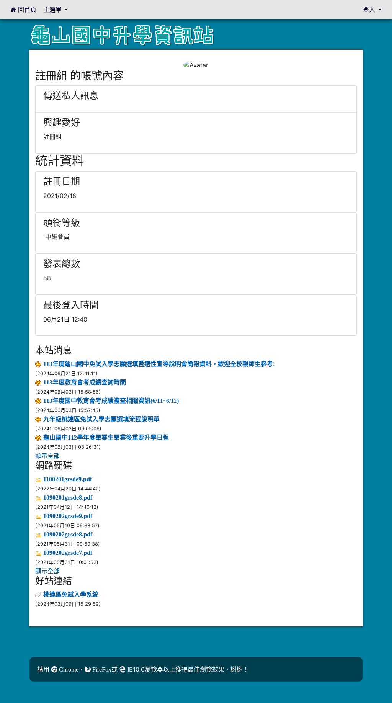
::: (37, 56)
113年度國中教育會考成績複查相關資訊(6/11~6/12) (111, 400)
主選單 (53, 10)
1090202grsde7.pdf (67, 552)
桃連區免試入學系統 (70, 594)
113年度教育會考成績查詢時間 (84, 382)
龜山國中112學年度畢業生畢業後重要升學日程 (106, 437)
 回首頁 (23, 10)
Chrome (67, 669)
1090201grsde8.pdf (67, 497)
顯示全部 (47, 456)
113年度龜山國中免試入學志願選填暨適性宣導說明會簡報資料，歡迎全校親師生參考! (159, 364)
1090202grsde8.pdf (67, 534)
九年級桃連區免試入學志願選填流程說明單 (101, 419)
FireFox (101, 669)
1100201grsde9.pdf (67, 479)
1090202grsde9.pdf (67, 516)
